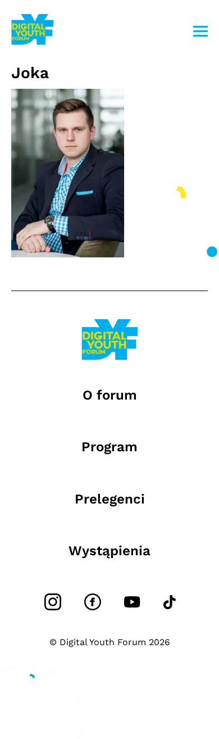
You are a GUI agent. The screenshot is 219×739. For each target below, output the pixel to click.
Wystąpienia (109, 551)
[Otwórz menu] (200, 31)
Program (109, 447)
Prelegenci (110, 499)
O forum (110, 395)
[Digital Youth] (32, 31)
